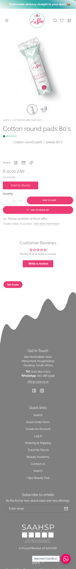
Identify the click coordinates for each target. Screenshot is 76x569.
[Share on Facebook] (16, 163)
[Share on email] (23, 163)
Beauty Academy (38, 457)
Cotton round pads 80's (27, 120)
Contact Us (38, 464)
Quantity (8, 193)
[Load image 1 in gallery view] (32, 109)
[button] (55, 20)
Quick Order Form (38, 422)
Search (38, 415)
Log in (38, 436)
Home (6, 120)
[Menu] (7, 20)
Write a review (38, 263)
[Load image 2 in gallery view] (44, 109)
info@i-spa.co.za (38, 381)
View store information (46, 223)
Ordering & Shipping (38, 443)
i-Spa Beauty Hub (38, 478)
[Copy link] (31, 163)
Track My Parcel (38, 450)
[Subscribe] (66, 509)
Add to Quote (20, 185)
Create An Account (38, 429)
